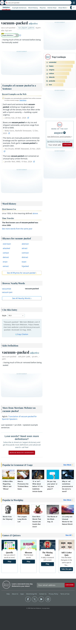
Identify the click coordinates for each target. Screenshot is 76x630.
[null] (64, 132)
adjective (33, 23)
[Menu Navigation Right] (74, 8)
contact (6, 253)
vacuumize (6, 288)
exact (24, 262)
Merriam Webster (6, 584)
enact (5, 262)
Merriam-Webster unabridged (22, 452)
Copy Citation (22, 334)
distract (25, 257)
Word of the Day (59, 129)
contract (25, 253)
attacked (6, 248)
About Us (15, 594)
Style (4, 316)
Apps (22, 594)
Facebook (28, 599)
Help (8, 594)
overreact (7, 244)
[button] (63, 7)
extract (6, 266)
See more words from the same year (17, 228)
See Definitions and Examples (59, 137)
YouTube (41, 599)
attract (24, 248)
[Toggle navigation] (74, 2)
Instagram (48, 599)
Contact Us (43, 594)
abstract (25, 244)
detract (6, 257)
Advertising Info (31, 594)
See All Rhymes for (21, 273)
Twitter (34, 599)
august (58, 132)
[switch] (10, 35)
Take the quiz (66, 569)
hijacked (25, 266)
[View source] (28, 118)
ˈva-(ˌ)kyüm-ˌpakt (25, 27)
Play (9, 561)
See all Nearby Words (21, 298)
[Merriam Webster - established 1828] (2, 2)
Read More (23, 100)
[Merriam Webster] (59, 124)
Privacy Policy (54, 594)
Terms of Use (64, 594)
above (35, 213)
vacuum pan (7, 292)
